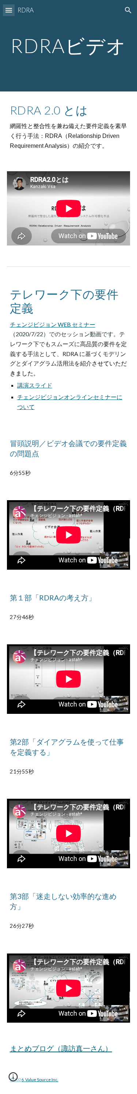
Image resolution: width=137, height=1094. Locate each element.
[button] (9, 10)
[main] (68, 45)
